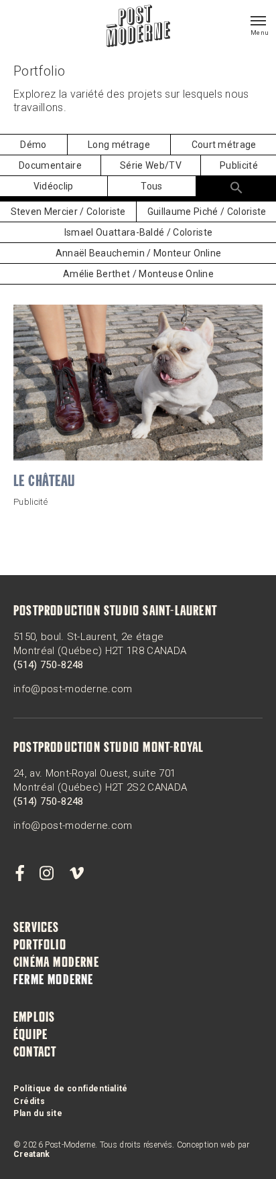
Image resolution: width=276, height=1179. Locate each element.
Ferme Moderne (53, 981)
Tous (151, 186)
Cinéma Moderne (56, 963)
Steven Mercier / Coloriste (68, 211)
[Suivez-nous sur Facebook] (19, 873)
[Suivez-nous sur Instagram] (47, 873)
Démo (33, 144)
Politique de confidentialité (70, 1088)
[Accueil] (138, 27)
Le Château (44, 482)
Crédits (29, 1101)
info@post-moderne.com (73, 689)
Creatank (31, 1154)
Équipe (30, 1035)
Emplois (34, 1018)
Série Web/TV (151, 165)
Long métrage (119, 144)
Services (36, 928)
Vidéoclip (53, 186)
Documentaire (50, 165)
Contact (34, 1053)
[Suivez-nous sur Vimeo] (76, 873)
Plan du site (37, 1113)
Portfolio (39, 946)
